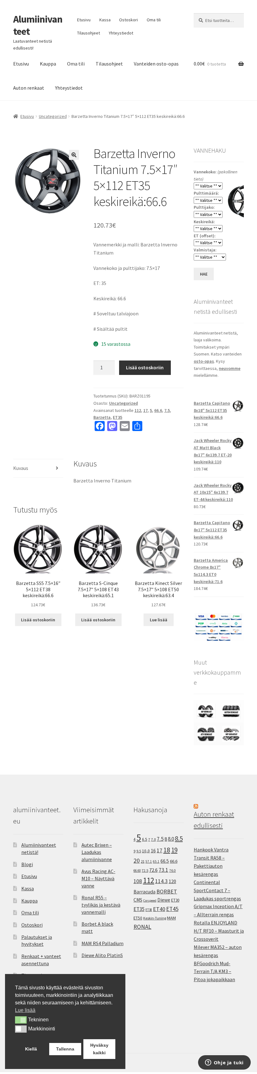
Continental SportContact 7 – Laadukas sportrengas (217, 890)
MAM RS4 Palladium (102, 943)
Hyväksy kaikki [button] (99, 1049)
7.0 (153, 839)
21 (142, 861)
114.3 (161, 881)
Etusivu (84, 20)
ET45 (172, 909)
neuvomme (229, 368)
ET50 (138, 918)
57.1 (148, 861)
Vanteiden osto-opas (156, 64)
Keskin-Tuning (154, 918)
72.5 (145, 870)
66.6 (158, 410)
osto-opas (204, 361)
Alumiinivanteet (37, 25)
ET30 (175, 900)
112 (137, 410)
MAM (171, 918)
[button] (74, 155)
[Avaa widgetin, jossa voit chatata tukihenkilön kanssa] (224, 1063)
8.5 (179, 838)
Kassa (105, 20)
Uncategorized (53, 116)
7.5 (167, 410)
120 (172, 881)
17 (145, 410)
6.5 (144, 839)
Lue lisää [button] (25, 1010)
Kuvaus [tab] (20, 468)
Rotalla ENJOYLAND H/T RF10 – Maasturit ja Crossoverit (219, 930)
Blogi (27, 864)
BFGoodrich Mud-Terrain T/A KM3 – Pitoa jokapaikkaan (214, 971)
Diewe (163, 900)
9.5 (138, 851)
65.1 (156, 861)
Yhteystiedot (121, 33)
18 (166, 850)
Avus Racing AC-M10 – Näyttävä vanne (98, 878)
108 (138, 881)
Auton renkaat (28, 88)
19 (174, 850)
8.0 (171, 838)
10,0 (146, 851)
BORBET (166, 891)
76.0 (172, 870)
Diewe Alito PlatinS (102, 955)
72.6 (153, 870)
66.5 (164, 861)
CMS (138, 900)
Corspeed (149, 900)
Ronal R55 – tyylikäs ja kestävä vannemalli (100, 904)
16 (153, 850)
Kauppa (48, 64)
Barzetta (102, 417)
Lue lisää (158, 620)
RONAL (142, 926)
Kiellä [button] (31, 1048)
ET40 (159, 909)
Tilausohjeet (88, 33)
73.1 (163, 869)
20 (137, 860)
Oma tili (154, 20)
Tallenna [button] (65, 1048)
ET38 (148, 910)
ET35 (117, 417)
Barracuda (144, 891)
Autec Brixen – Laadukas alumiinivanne (96, 852)
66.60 (137, 870)
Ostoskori (128, 20)
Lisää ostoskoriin (145, 367)
